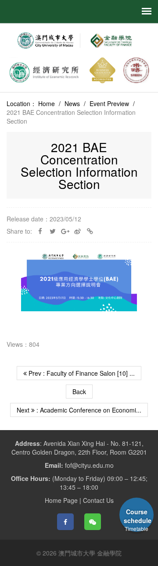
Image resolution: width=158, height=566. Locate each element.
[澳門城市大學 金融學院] (110, 40)
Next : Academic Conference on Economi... (79, 410)
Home (46, 103)
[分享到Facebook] (65, 521)
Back (79, 391)
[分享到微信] (92, 521)
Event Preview (109, 103)
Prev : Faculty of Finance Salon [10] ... (81, 373)
